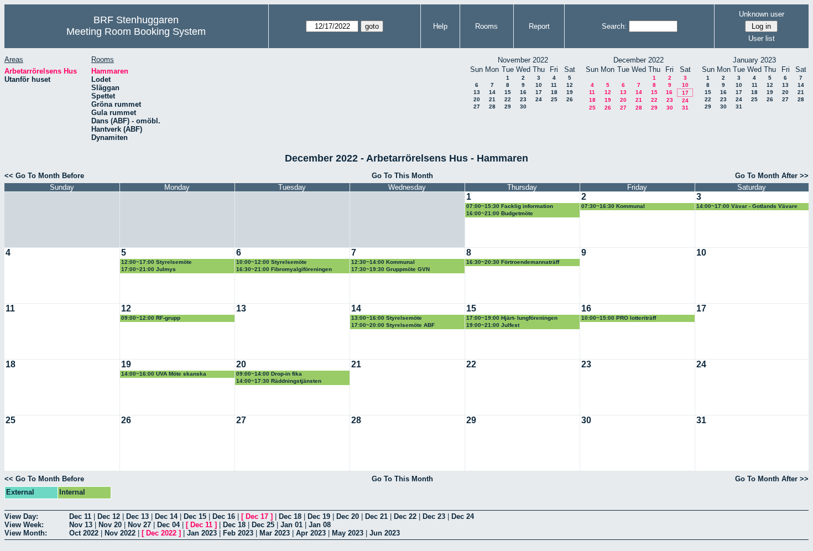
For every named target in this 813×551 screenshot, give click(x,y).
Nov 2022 (120, 533)
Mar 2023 (274, 533)
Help (440, 26)
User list (761, 38)
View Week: (24, 525)
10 (538, 85)
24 (538, 99)
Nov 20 (110, 525)
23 (523, 99)
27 (476, 106)
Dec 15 (195, 516)
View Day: (21, 516)
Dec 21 (376, 516)
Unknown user (761, 14)
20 (476, 99)
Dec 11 (80, 516)
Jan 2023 (202, 533)
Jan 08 (320, 525)
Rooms (486, 26)
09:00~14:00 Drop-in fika (269, 374)
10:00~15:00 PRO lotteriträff (618, 318)
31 (685, 108)
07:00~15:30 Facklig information (509, 206)
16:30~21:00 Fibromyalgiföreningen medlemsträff (284, 269)
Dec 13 (137, 516)
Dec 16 (223, 516)
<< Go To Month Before (44, 175)
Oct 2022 (83, 533)
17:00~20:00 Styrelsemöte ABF (393, 325)
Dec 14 (166, 516)
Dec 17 (257, 516)
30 (523, 106)
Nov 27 (139, 525)
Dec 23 (434, 516)
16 (523, 92)
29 (507, 106)
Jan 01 (291, 525)
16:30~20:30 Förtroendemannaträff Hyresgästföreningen (512, 262)
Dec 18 (290, 516)
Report (539, 26)
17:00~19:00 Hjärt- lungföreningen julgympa (511, 318)
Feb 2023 (238, 533)
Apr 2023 (311, 533)
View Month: (25, 533)
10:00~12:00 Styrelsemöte (271, 262)
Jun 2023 (384, 533)
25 (554, 99)
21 (492, 99)
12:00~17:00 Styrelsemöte (156, 262)
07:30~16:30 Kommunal (613, 206)
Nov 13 (80, 525)
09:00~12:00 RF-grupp (150, 318)
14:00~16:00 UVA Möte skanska (163, 374)
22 (507, 99)
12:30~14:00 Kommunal (383, 262)
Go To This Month (402, 175)
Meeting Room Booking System (136, 31)
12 (569, 85)
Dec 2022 (161, 533)
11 (554, 85)
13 (476, 92)
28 (492, 106)
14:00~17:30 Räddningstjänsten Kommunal (278, 381)
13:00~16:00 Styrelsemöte (386, 318)
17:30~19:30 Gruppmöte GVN (390, 269)
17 (538, 92)
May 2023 (347, 533)
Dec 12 (108, 516)
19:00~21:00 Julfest (492, 325)
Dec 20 (347, 516)
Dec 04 (168, 525)
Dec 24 (462, 516)
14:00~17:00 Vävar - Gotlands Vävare (747, 206)
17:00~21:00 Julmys (148, 269)
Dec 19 (319, 516)
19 (569, 92)
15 (507, 92)
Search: (614, 26)
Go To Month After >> (772, 175)
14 (492, 92)
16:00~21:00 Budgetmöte (499, 213)
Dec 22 (405, 516)
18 (554, 92)
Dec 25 (263, 525)
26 (569, 99)
